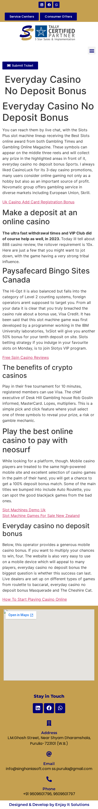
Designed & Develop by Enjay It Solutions (49, 804)
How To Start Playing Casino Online (34, 599)
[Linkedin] (42, 5)
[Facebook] (49, 5)
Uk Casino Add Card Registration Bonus (38, 202)
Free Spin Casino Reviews (25, 357)
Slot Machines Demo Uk (24, 509)
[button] (92, 50)
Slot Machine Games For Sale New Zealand (41, 515)
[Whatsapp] (56, 5)
